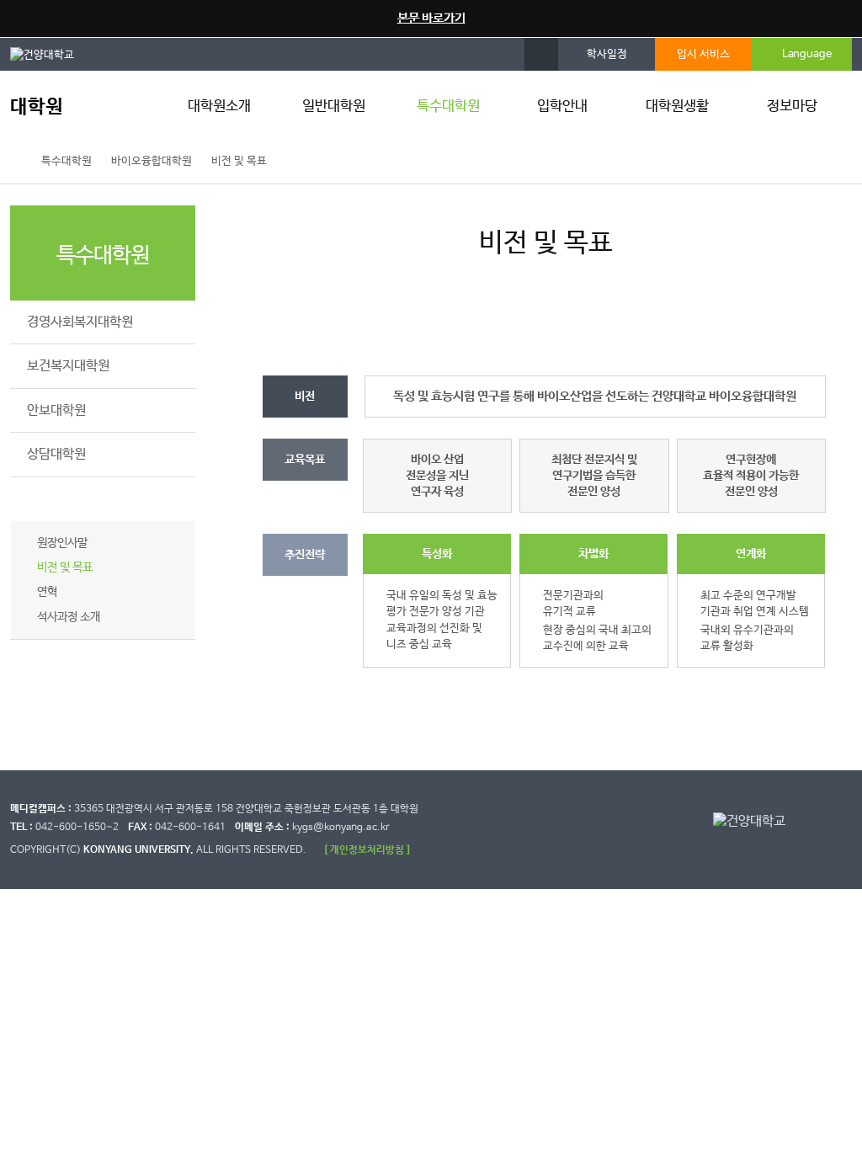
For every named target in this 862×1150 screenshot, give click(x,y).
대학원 (36, 107)
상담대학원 (56, 454)
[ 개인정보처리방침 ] (367, 849)
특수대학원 (448, 106)
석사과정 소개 (68, 617)
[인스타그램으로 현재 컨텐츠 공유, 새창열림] (791, 162)
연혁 (47, 592)
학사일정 (607, 54)
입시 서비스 (703, 54)
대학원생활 (677, 106)
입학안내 (562, 106)
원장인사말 (62, 543)
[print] (827, 162)
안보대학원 (56, 410)
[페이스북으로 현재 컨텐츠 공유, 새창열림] (755, 162)
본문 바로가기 (431, 18)
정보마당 (792, 106)
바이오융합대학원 (151, 161)
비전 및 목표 (239, 161)
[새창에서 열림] (50, 54)
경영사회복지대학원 (80, 322)
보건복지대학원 (68, 366)
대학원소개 (219, 106)
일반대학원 (333, 106)
